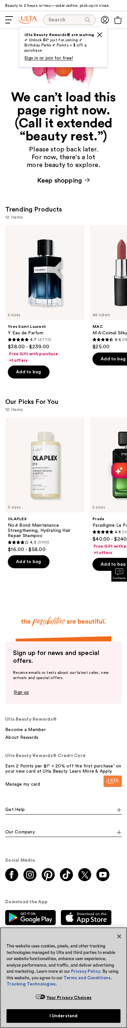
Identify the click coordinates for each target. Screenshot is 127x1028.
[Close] (119, 936)
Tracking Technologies (31, 984)
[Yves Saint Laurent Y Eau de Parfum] (45, 294)
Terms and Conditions (87, 978)
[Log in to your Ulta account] (105, 20)
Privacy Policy (85, 971)
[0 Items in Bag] (118, 20)
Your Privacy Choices (69, 998)
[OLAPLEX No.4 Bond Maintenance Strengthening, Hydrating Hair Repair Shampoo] (45, 485)
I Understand (63, 1016)
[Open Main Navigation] (9, 20)
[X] (99, 34)
